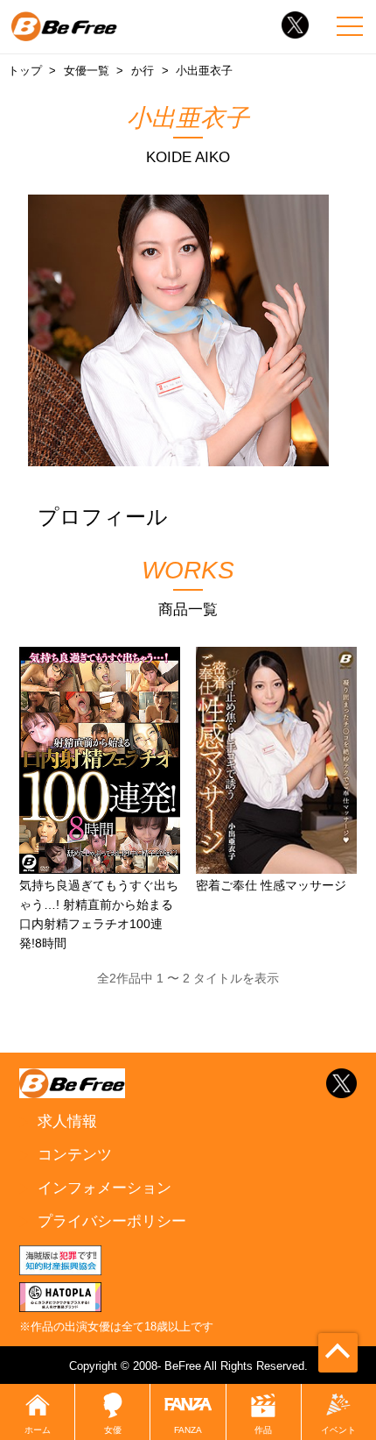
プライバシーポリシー (112, 1221)
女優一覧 (86, 70)
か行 (142, 70)
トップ (25, 70)
